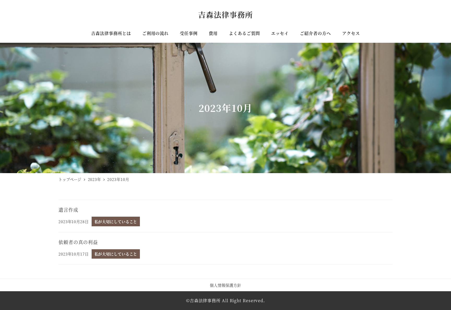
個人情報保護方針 (225, 285)
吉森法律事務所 (225, 14)
